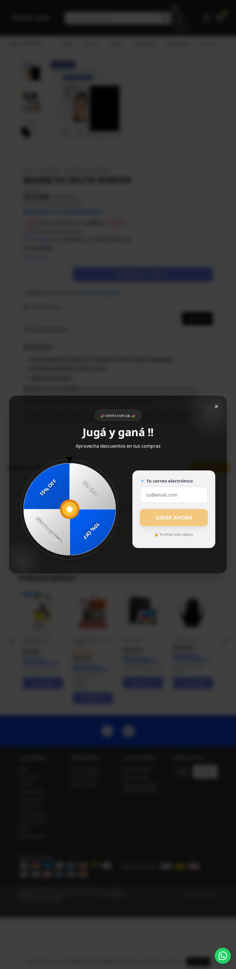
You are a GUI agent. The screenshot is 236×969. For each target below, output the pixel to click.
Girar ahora (173, 517)
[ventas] (223, 956)
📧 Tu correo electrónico (166, 481)
